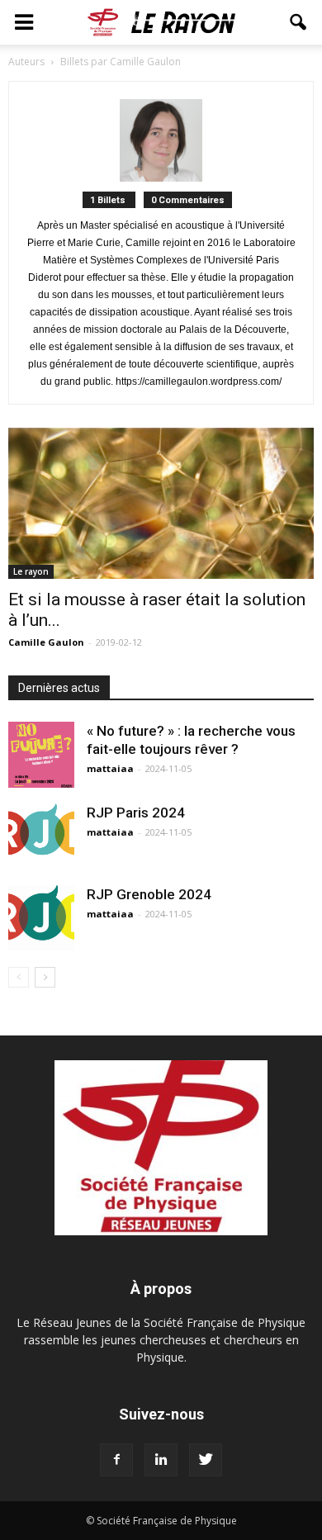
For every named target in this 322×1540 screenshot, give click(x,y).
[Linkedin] (161, 1459)
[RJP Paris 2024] (41, 834)
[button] (299, 22)
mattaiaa (110, 768)
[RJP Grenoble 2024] (41, 918)
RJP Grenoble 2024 (149, 894)
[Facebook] (116, 1459)
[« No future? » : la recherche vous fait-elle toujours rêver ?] (41, 755)
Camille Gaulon (46, 642)
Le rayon (31, 571)
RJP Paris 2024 (136, 812)
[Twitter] (205, 1459)
